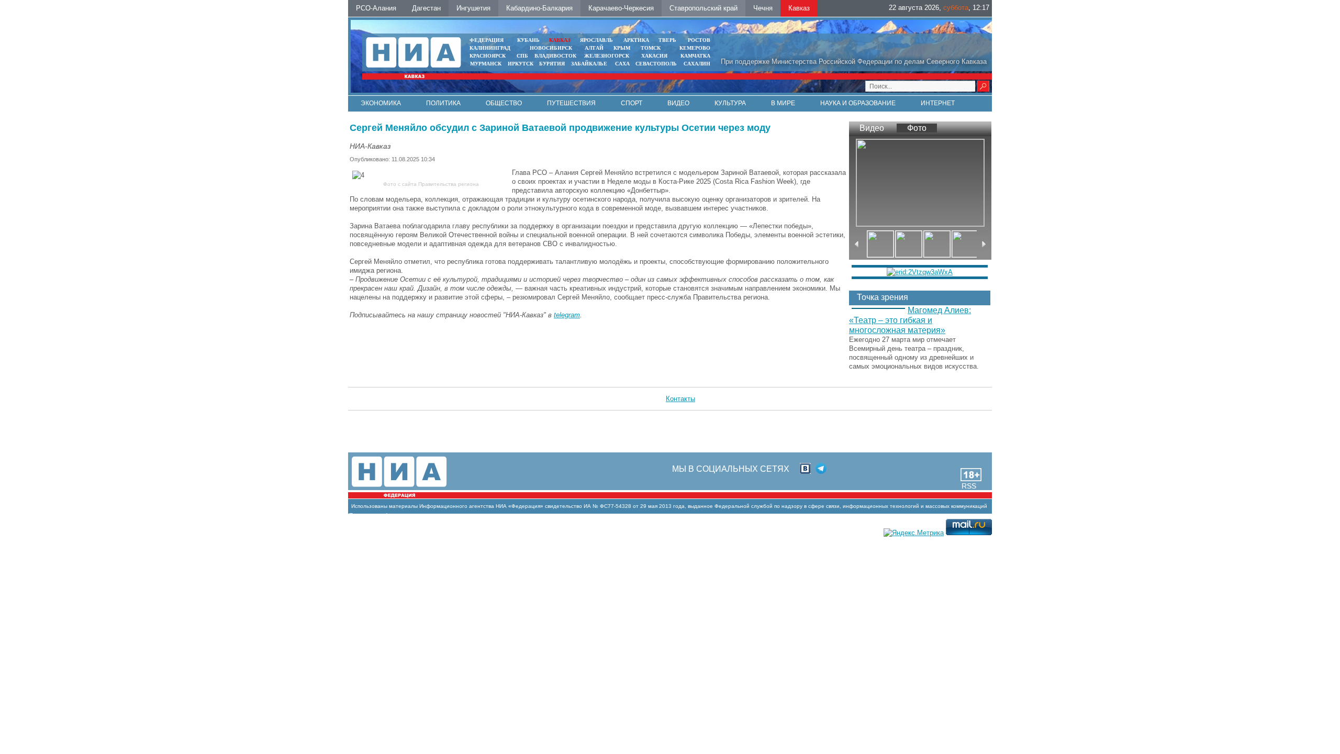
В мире (783, 103)
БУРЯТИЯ (552, 63)
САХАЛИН (697, 63)
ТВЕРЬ (667, 40)
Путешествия (571, 103)
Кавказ (799, 8)
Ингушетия (473, 8)
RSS (969, 486)
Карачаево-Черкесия (621, 8)
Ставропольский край (703, 8)
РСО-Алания (376, 8)
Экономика (381, 103)
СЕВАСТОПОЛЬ (656, 63)
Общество (504, 103)
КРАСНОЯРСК (488, 56)
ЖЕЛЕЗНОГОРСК (606, 56)
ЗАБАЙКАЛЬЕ (590, 63)
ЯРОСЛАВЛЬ (596, 40)
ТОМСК (652, 48)
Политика (443, 103)
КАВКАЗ (559, 40)
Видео (678, 103)
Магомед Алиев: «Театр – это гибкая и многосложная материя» (910, 320)
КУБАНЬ (528, 40)
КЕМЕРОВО (694, 48)
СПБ (522, 56)
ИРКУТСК (520, 63)
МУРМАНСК (485, 63)
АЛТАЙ (594, 48)
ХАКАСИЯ (653, 56)
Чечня (763, 8)
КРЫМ (621, 48)
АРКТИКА (636, 40)
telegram (567, 315)
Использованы (369, 506)
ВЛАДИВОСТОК (555, 56)
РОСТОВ (699, 40)
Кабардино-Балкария (539, 8)
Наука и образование (858, 103)
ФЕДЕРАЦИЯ (487, 40)
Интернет (938, 103)
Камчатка (694, 56)
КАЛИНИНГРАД (490, 48)
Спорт (631, 103)
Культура (730, 103)
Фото (916, 128)
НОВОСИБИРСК (551, 48)
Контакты (680, 399)
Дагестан (426, 8)
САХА (622, 63)
